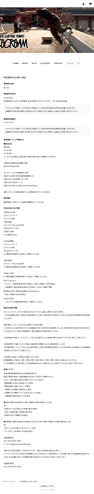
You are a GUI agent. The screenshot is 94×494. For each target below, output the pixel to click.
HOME (16, 63)
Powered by (44, 490)
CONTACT (58, 63)
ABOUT (25, 63)
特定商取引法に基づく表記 (28, 481)
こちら (56, 111)
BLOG (34, 63)
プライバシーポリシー (9, 481)
